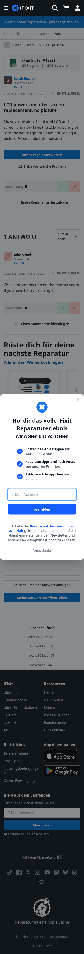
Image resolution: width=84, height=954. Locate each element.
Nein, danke (42, 550)
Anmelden (42, 509)
